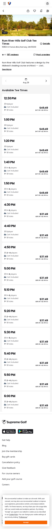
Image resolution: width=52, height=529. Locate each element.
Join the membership (12, 451)
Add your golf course (12, 479)
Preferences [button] (23, 517)
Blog (4, 445)
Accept (26, 522)
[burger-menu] (4, 3)
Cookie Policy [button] (13, 514)
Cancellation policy (11, 462)
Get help (6, 440)
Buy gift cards (8, 456)
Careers (5, 484)
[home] (9, 3)
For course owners (11, 473)
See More (6, 69)
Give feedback (9, 468)
